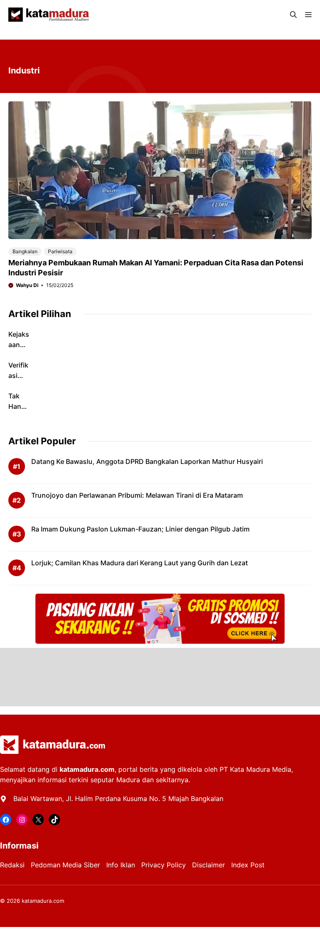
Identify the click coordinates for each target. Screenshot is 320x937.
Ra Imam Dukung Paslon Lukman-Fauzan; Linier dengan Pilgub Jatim (140, 529)
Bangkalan (25, 251)
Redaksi (12, 865)
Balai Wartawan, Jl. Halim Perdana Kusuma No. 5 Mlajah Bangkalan (118, 798)
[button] (293, 14)
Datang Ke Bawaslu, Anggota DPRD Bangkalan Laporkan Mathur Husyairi (147, 461)
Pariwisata (60, 251)
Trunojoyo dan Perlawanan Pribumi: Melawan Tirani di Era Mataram (137, 495)
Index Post (248, 865)
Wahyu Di (27, 285)
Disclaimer (208, 865)
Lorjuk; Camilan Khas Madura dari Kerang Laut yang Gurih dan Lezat (139, 563)
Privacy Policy (163, 865)
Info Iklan (120, 865)
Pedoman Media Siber (65, 865)
